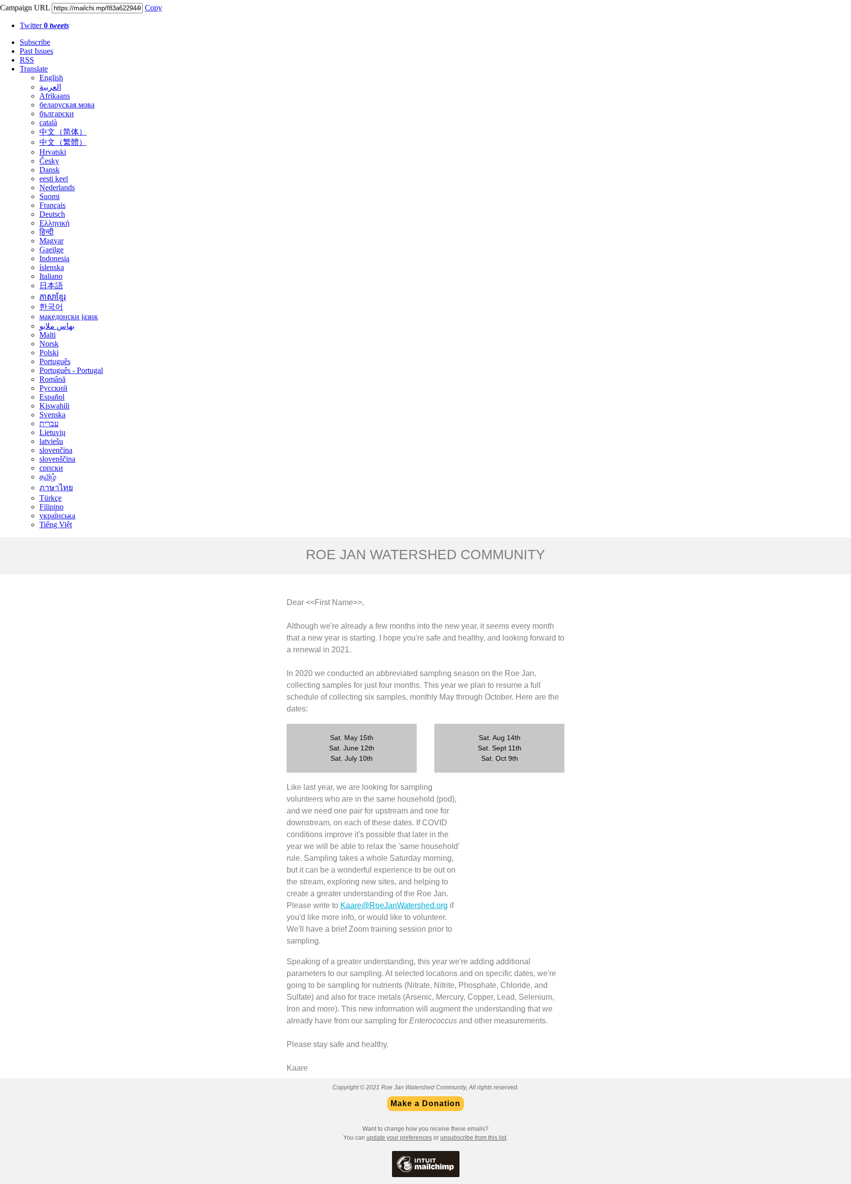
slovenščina (57, 459)
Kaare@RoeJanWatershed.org (394, 905)
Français (52, 205)
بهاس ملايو (56, 326)
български (56, 113)
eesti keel (53, 178)
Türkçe (50, 498)
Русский (53, 388)
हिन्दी (46, 232)
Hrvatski (52, 152)
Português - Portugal (71, 370)
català (48, 122)
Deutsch (52, 214)
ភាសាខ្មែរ (52, 297)
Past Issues (36, 51)
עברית (49, 423)
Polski (49, 352)
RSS (27, 60)
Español (52, 397)
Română (52, 379)
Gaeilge (51, 249)
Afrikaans (54, 96)
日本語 (51, 285)
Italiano (51, 276)
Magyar (51, 241)
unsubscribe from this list (473, 1137)
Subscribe (35, 42)
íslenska (51, 267)
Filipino (51, 507)
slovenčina (55, 450)
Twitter (44, 25)
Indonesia (54, 258)
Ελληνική (54, 223)
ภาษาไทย (56, 487)
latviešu (51, 441)
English (51, 77)
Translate (34, 69)
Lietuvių (52, 432)
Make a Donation (425, 1104)
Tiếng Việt (55, 524)
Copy (153, 7)
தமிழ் (47, 477)
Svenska (52, 414)
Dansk (49, 170)
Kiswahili (54, 406)
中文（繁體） (63, 142)
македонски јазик (68, 316)
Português (54, 361)
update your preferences (399, 1137)
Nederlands (57, 187)
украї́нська (57, 515)
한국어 (51, 307)
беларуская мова (67, 105)
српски (51, 468)
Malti (47, 335)
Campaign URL (25, 7)
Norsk (49, 343)
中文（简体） (63, 132)
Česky (49, 161)
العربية (50, 87)
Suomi (49, 196)
